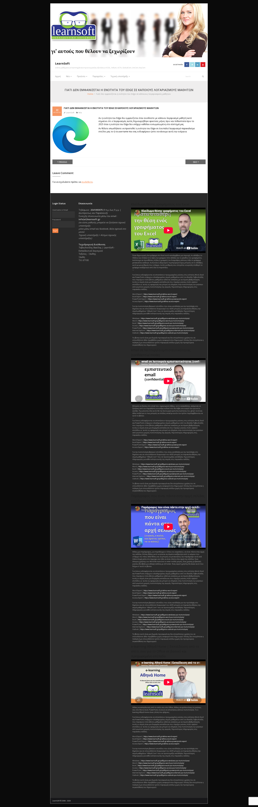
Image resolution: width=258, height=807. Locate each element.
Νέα (80, 112)
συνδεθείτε (87, 181)
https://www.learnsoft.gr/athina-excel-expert (160, 296)
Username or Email (60, 210)
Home (90, 94)
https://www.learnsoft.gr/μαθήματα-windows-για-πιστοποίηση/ (165, 318)
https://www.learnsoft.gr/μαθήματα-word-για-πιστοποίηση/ (161, 321)
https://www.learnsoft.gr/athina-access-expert (162, 301)
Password (56, 219)
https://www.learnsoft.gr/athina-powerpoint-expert (167, 299)
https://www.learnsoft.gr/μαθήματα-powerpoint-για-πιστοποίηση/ (168, 328)
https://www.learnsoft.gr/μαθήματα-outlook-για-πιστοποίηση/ (164, 333)
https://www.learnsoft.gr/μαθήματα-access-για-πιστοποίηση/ (162, 325)
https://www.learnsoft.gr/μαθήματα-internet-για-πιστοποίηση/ (171, 330)
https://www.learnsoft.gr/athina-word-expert (160, 294)
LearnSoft (70, 112)
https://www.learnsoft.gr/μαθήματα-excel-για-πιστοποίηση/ (161, 323)
